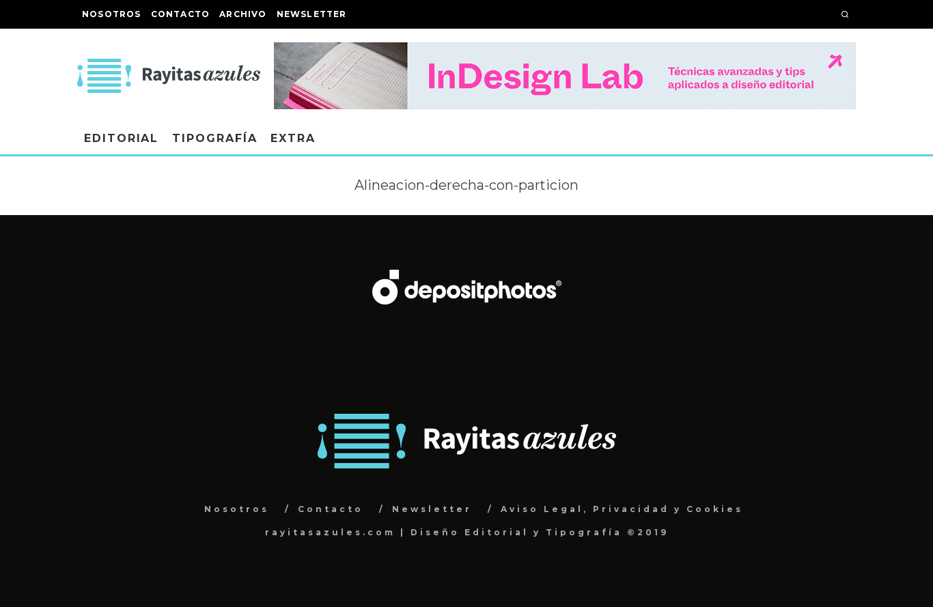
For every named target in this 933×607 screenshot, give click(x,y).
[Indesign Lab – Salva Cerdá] (565, 52)
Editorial (121, 138)
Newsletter (312, 14)
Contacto (180, 14)
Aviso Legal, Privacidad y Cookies (622, 509)
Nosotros (111, 14)
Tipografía (214, 138)
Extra (293, 138)
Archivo (242, 14)
